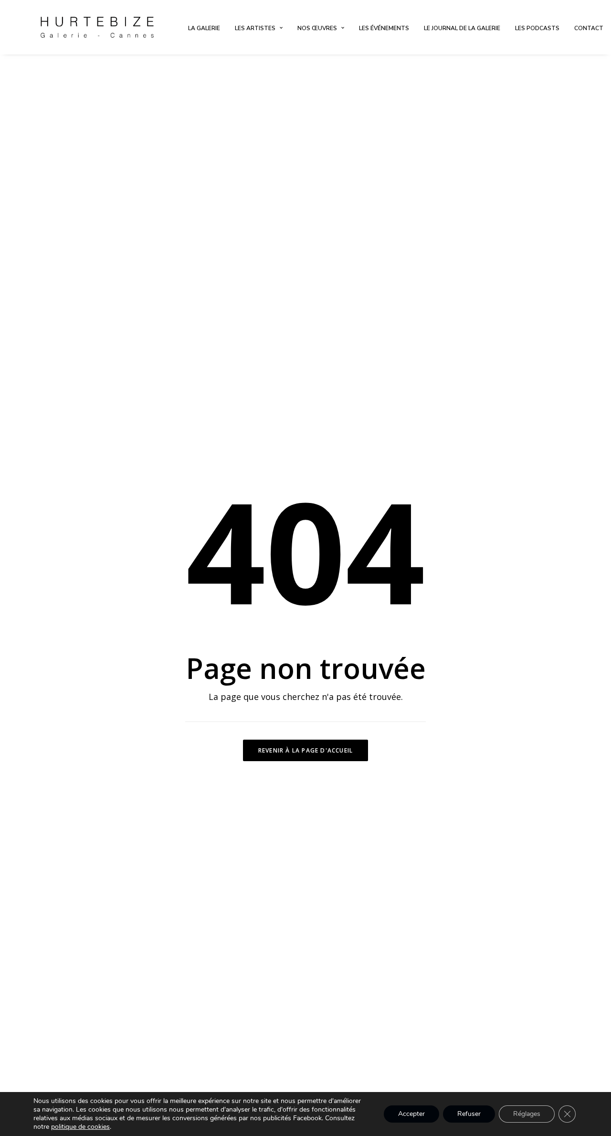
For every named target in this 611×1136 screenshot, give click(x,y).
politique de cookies (80, 1126)
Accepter (411, 1113)
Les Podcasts (537, 28)
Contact (588, 28)
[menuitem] (204, 28)
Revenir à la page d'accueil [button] (305, 750)
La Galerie (204, 28)
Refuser (469, 1113)
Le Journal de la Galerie (462, 28)
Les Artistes (255, 28)
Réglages (526, 1113)
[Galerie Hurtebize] (97, 27)
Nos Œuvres (317, 28)
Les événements (384, 28)
